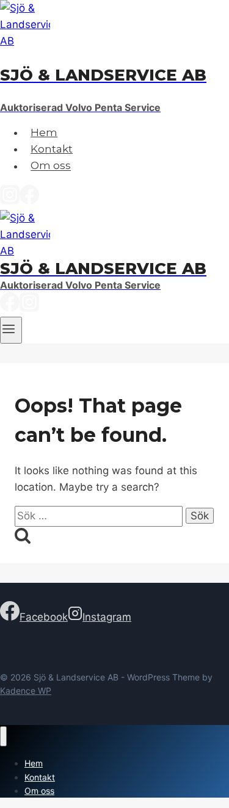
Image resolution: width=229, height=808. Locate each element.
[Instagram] (10, 200)
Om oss (51, 166)
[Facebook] (29, 200)
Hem (44, 132)
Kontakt (52, 149)
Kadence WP (25, 690)
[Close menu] (3, 736)
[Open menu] (11, 330)
